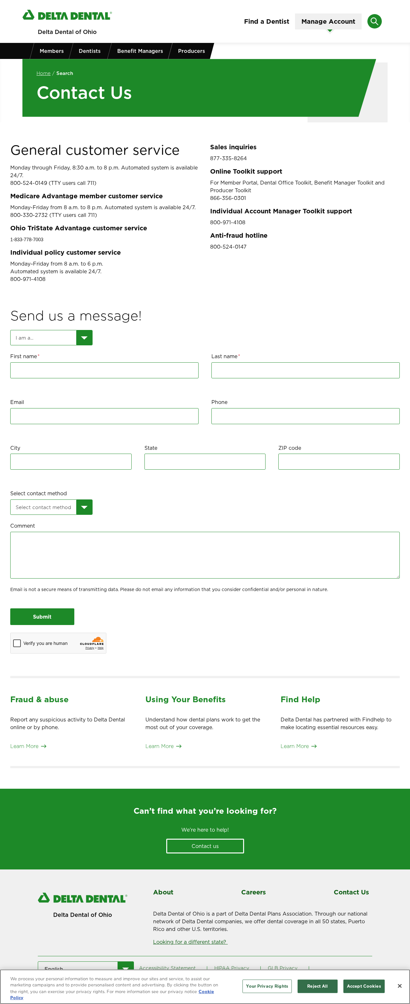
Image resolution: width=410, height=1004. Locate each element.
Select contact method (38, 493)
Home (44, 73)
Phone (219, 402)
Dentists (90, 50)
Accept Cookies (364, 986)
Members (52, 50)
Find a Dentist (266, 21)
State (150, 448)
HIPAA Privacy (231, 968)
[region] (205, 986)
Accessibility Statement (167, 968)
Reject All (317, 986)
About (163, 892)
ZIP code (289, 448)
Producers (191, 50)
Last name (224, 356)
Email (17, 402)
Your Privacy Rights (267, 986)
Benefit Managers (140, 50)
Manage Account (328, 21)
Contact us (205, 846)
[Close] (400, 986)
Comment (22, 526)
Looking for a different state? (190, 941)
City (15, 448)
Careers (253, 892)
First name (23, 356)
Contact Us (351, 892)
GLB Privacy (283, 968)
